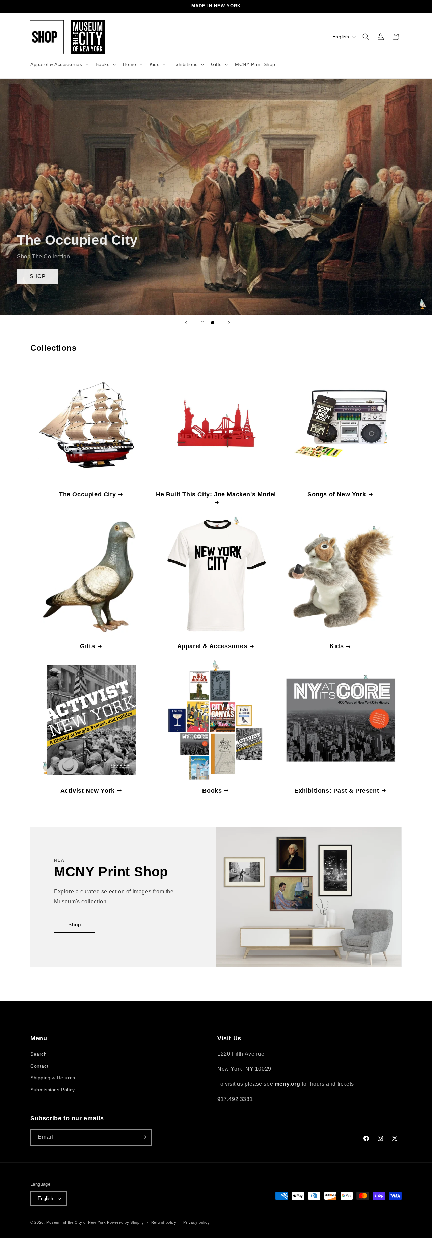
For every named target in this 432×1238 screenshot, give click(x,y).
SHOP (38, 276)
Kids (337, 646)
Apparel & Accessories (212, 646)
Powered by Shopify (125, 1222)
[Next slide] (229, 322)
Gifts (87, 646)
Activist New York (87, 790)
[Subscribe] (143, 1137)
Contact (39, 1066)
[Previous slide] (186, 322)
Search (38, 1054)
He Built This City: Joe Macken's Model (216, 494)
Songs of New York (336, 494)
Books (212, 790)
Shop (74, 925)
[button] (58, 64)
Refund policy (164, 1222)
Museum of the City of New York (76, 1222)
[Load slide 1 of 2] (202, 323)
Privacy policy (196, 1222)
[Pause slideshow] (246, 322)
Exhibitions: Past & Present (336, 790)
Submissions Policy (52, 1089)
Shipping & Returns (52, 1077)
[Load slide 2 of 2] (213, 323)
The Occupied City (87, 494)
